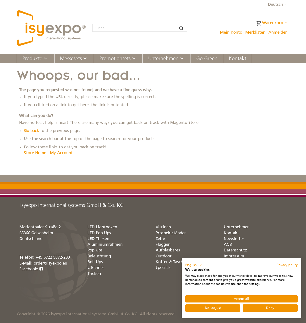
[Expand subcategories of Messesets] (85, 58)
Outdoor (164, 256)
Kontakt (231, 233)
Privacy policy (287, 265)
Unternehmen (237, 227)
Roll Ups (95, 262)
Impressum (234, 256)
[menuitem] (35, 58)
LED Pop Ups (99, 233)
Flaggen (163, 245)
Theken (94, 274)
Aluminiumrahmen (105, 245)
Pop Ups (95, 250)
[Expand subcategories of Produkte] (45, 58)
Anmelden (278, 33)
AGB (228, 245)
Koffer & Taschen (172, 262)
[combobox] (139, 28)
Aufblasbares (168, 250)
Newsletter (234, 239)
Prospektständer (171, 233)
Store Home (35, 153)
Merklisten (255, 33)
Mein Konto (231, 33)
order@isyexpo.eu (50, 263)
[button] (277, 5)
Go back (31, 131)
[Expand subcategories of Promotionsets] (134, 58)
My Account (61, 153)
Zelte (160, 239)
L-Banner (95, 268)
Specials (163, 268)
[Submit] (181, 28)
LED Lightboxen (102, 227)
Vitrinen (163, 227)
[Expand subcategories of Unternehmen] (182, 58)
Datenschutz (235, 250)
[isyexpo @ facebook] (41, 269)
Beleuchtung (99, 256)
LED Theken (98, 239)
